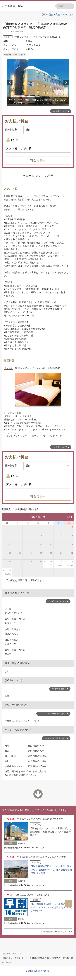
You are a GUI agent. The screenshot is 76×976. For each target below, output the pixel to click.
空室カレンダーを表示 (38, 175)
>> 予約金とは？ (59, 689)
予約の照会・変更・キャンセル (58, 14)
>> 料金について (60, 111)
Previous (10, 82)
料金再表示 (38, 160)
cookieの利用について (38, 971)
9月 (68, 517)
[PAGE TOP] (68, 903)
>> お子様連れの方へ (57, 601)
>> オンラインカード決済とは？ (52, 714)
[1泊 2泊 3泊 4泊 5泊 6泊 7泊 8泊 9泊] (47, 130)
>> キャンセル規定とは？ (55, 738)
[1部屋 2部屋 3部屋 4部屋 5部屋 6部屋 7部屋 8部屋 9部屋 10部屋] (38, 140)
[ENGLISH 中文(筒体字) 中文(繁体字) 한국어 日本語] (64, 6)
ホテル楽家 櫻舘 (13, 6)
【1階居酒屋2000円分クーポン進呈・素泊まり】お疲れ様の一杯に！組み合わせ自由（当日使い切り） (51, 869)
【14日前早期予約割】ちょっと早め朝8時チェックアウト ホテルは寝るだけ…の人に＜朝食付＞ (51, 907)
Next (67, 82)
